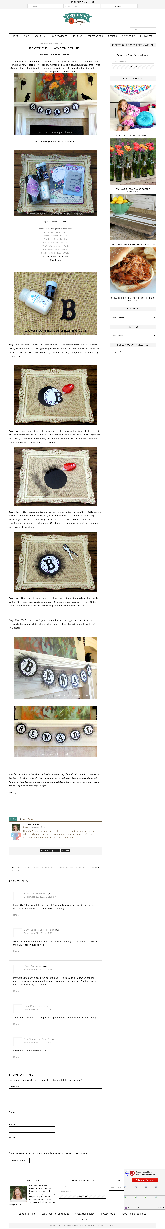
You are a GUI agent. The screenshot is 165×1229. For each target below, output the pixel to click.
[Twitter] (12, 835)
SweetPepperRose (33, 1006)
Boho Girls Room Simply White (133, 136)
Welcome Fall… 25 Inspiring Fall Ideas (78, 868)
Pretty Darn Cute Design (103, 1225)
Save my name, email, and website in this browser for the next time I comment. (49, 1153)
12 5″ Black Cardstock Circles (56, 242)
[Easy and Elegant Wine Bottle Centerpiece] (133, 161)
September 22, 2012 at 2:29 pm (40, 933)
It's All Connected (33, 966)
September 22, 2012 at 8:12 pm (40, 1009)
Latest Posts (27, 819)
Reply (16, 915)
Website (13, 1137)
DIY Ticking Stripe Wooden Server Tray (133, 245)
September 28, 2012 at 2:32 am (40, 1042)
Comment (14, 1087)
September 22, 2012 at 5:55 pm (40, 970)
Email (12, 1125)
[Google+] (19, 835)
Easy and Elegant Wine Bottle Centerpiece (133, 190)
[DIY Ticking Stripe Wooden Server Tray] (133, 217)
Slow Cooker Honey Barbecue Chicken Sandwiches (133, 299)
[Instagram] (14, 839)
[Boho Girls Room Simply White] (133, 108)
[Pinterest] (17, 839)
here (70, 228)
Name (13, 1112)
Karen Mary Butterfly (34, 893)
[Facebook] (16, 835)
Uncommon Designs (82, 18)
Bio (14, 819)
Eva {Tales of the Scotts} (36, 1039)
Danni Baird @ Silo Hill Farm (39, 930)
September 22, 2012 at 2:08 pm (40, 897)
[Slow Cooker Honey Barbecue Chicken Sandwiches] (133, 270)
